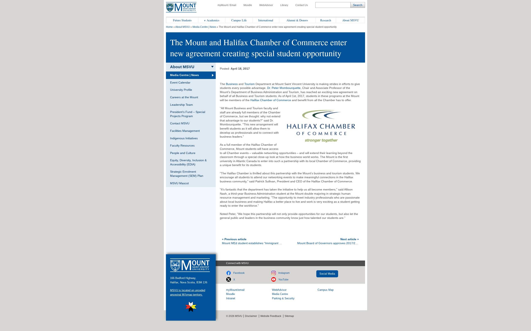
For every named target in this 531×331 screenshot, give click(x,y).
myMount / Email (227, 5)
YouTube (283, 279)
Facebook (239, 273)
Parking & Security (283, 298)
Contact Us (301, 5)
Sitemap (289, 316)
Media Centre (280, 294)
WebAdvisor (266, 5)
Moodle (248, 5)
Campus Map (326, 289)
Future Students (182, 20)
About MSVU (350, 20)
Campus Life (239, 20)
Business (232, 84)
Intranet (230, 298)
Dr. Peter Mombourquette (284, 88)
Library (284, 5)
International (265, 20)
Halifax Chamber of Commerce (270, 100)
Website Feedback (270, 316)
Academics (213, 20)
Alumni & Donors (297, 20)
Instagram (284, 273)
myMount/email (235, 289)
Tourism (249, 84)
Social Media (327, 273)
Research (325, 20)
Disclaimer (251, 316)
